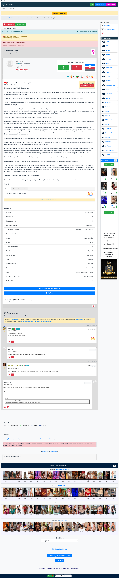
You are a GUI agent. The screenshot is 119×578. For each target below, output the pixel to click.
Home (4, 18)
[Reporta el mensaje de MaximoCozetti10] (9, 375)
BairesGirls (107, 25)
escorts (17, 439)
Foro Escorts (9, 4)
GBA (107, 46)
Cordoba (108, 59)
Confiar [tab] (24, 189)
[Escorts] (102, 25)
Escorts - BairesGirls (28, 18)
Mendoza (108, 81)
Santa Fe (107, 115)
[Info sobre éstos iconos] (68, 76)
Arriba (59, 560)
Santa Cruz (108, 107)
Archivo (69, 555)
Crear (50, 576)
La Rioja (107, 155)
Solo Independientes (109, 29)
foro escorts (77, 568)
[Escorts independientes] (102, 29)
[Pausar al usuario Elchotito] (8, 407)
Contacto (68, 576)
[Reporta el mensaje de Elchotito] (93, 306)
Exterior (107, 111)
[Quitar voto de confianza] (90, 70)
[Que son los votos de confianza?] (84, 62)
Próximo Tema (53, 451)
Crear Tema (21, 24)
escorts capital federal (25, 439)
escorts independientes (38, 439)
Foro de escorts (61, 555)
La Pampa (108, 146)
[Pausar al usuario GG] (12, 342)
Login (92, 4)
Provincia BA (109, 133)
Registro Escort (111, 4)
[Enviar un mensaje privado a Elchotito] (17, 67)
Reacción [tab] (7, 189)
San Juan (107, 137)
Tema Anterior (45, 451)
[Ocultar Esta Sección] (115, 160)
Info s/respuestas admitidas (43, 321)
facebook (43, 425)
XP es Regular (79, 319)
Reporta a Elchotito (87, 85)
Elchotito (20, 61)
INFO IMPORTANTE (59, 13)
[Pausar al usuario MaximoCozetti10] (12, 375)
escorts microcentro (49, 439)
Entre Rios (108, 141)
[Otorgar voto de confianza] (90, 65)
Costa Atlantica (110, 85)
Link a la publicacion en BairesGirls (14, 299)
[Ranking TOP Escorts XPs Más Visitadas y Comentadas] (102, 34)
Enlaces (12, 8)
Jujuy (107, 89)
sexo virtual (59, 568)
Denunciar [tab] (17, 189)
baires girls (6, 439)
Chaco (107, 124)
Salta (107, 63)
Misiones (108, 128)
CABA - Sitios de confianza (14, 18)
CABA (108, 41)
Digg (7, 425)
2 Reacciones (89, 195)
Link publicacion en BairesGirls (50, 288)
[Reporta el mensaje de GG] (9, 342)
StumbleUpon (25, 425)
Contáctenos (51, 555)
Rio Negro (108, 102)
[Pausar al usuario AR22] (12, 357)
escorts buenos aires (68, 568)
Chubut (107, 98)
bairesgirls (12, 439)
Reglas (57, 576)
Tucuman (108, 76)
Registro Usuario (100, 4)
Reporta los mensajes (28, 321)
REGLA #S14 (14, 319)
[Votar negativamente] (90, 68)
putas (56, 439)
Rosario (107, 50)
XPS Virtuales (109, 120)
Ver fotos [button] (50, 293)
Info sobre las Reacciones (49, 200)
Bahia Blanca (109, 68)
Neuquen (108, 72)
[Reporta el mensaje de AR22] (9, 357)
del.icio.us (15, 425)
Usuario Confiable (11, 367)
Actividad (4, 8)
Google (35, 425)
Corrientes (108, 94)
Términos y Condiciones (59, 549)
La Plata (107, 54)
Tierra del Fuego (110, 150)
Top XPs (106, 33)
